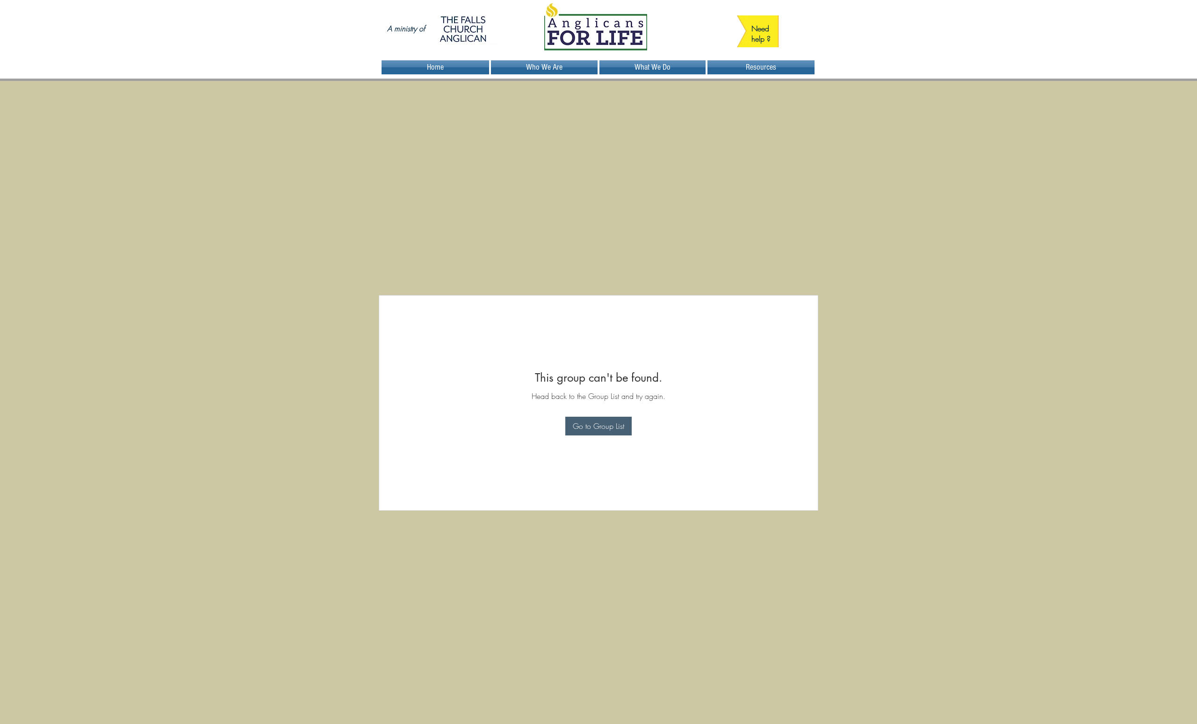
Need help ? (761, 33)
